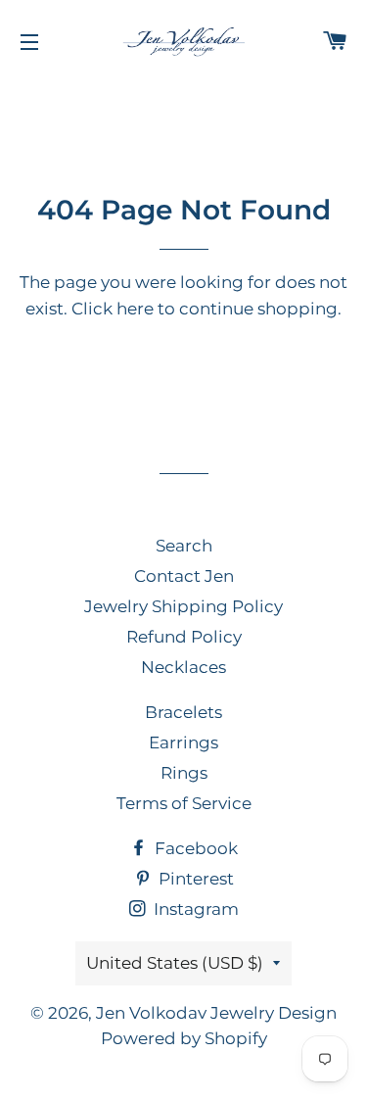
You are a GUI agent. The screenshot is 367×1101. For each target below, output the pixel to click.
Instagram (194, 909)
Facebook (194, 848)
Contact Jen (184, 576)
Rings (184, 773)
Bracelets (183, 712)
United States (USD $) (174, 963)
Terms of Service (184, 803)
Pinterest (194, 878)
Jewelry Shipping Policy (183, 606)
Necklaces (183, 667)
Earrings (183, 742)
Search (184, 545)
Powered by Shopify (184, 1038)
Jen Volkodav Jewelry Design (216, 1013)
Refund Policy (184, 636)
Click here (112, 308)
